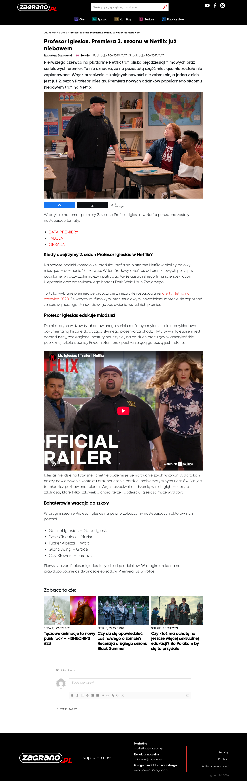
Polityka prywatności (215, 766)
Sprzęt (102, 19)
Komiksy (125, 19)
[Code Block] (107, 695)
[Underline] (82, 695)
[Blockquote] (102, 695)
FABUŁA (56, 238)
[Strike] (87, 695)
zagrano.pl (50, 32)
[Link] (112, 695)
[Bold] (72, 695)
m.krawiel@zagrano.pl (148, 759)
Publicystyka (176, 19)
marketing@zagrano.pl (148, 748)
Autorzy (223, 752)
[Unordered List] (97, 695)
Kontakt (223, 759)
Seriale (149, 19)
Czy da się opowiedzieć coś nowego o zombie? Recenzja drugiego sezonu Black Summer (122, 641)
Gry (82, 19)
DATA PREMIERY (63, 232)
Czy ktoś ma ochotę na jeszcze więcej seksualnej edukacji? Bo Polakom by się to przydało (175, 641)
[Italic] (77, 695)
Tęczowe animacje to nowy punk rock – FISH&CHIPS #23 (69, 639)
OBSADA (57, 244)
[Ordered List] (92, 695)
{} (117, 695)
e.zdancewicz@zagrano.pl (151, 770)
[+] (123, 695)
